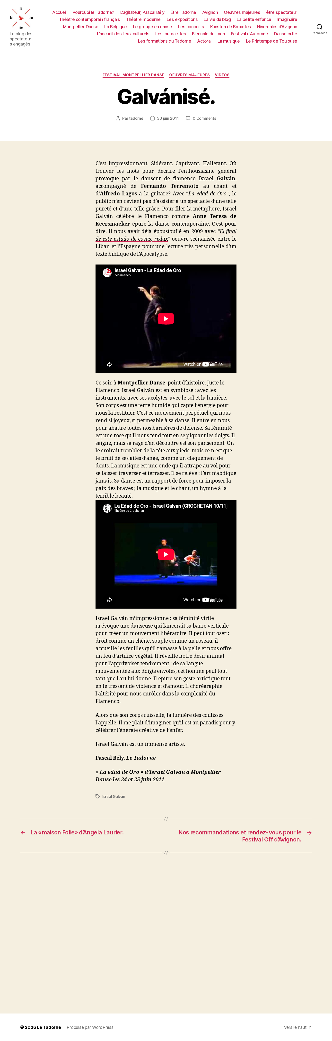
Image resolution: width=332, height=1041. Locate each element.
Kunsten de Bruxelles (230, 26)
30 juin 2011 (168, 118)
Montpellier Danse (80, 26)
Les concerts (191, 26)
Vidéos (222, 75)
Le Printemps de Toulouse (271, 41)
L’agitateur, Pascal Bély (142, 12)
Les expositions (182, 19)
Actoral (204, 41)
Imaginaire (287, 19)
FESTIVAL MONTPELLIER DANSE (133, 75)
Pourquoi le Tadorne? (93, 12)
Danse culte (285, 33)
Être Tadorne (183, 12)
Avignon (210, 12)
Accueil (59, 12)
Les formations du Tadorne (164, 41)
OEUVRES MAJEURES (189, 75)
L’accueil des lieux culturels (123, 33)
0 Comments (204, 118)
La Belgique (115, 26)
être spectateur (281, 12)
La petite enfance (254, 19)
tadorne (136, 118)
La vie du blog (217, 19)
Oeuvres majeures (242, 12)
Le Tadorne (49, 1027)
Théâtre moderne (143, 19)
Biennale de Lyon (208, 33)
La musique (229, 41)
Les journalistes (170, 33)
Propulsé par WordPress (90, 1027)
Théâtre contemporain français (89, 19)
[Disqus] (166, 933)
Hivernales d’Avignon (277, 26)
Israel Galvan (113, 796)
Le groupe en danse (152, 26)
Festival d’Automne (249, 33)
